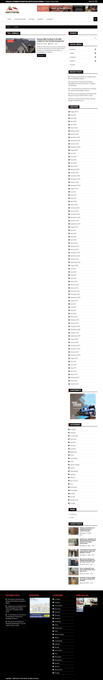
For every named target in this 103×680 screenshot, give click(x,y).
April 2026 (73, 124)
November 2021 (75, 294)
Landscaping (74, 471)
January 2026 (74, 134)
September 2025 (75, 147)
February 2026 (74, 131)
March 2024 (74, 205)
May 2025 (73, 160)
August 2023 (74, 227)
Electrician (73, 439)
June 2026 (73, 118)
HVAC (72, 461)
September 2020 (75, 336)
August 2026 (74, 112)
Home (9, 19)
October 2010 (74, 384)
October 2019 (74, 352)
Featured (73, 442)
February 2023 (74, 246)
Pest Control (74, 481)
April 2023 (73, 240)
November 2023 (75, 217)
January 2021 (74, 323)
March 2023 (74, 243)
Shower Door (74, 500)
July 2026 (73, 115)
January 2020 (74, 342)
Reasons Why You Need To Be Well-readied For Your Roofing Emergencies (50, 40)
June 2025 (73, 156)
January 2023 (74, 249)
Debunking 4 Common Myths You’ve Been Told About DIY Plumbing (87, 579)
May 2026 (73, 121)
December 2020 (75, 326)
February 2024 (74, 208)
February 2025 (74, 169)
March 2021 (74, 317)
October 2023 (74, 221)
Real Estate (73, 487)
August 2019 (74, 358)
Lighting (72, 474)
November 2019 (75, 349)
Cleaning (49, 19)
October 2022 (74, 259)
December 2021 (75, 291)
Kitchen (31, 19)
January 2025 (74, 172)
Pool (71, 484)
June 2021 (73, 307)
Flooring (72, 445)
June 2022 (73, 272)
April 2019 (73, 371)
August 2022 (74, 265)
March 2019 (74, 374)
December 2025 (75, 137)
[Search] (95, 38)
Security (72, 497)
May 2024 (73, 198)
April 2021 (73, 313)
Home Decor (74, 458)
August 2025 (74, 150)
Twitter (72, 53)
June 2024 (73, 195)
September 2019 (75, 355)
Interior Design (19, 19)
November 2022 (75, 256)
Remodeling (73, 490)
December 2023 (75, 214)
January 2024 (74, 211)
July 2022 (73, 269)
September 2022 (75, 262)
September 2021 (75, 297)
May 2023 (73, 237)
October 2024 (74, 182)
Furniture (73, 449)
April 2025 (73, 163)
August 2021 (74, 301)
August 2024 (74, 189)
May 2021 (73, 310)
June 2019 (73, 365)
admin (52, 44)
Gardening (73, 452)
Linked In (72, 61)
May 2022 (73, 275)
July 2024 (73, 192)
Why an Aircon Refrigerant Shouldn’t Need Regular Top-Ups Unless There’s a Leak (82, 94)
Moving (72, 477)
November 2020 (75, 329)
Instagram (73, 57)
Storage (72, 503)
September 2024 (75, 185)
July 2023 (73, 230)
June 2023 (73, 233)
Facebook (72, 49)
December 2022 (75, 253)
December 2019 (75, 345)
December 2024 (75, 176)
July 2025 (73, 153)
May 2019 (73, 368)
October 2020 (74, 333)
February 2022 (74, 285)
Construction (74, 436)
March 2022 (74, 281)
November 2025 (75, 140)
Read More (41, 55)
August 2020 (74, 339)
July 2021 (73, 304)
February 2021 (74, 320)
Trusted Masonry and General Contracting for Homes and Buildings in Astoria (82, 89)
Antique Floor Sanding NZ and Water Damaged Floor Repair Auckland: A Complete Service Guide (32, 1)
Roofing (40, 19)
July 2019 (73, 361)
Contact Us (73, 514)
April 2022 (73, 278)
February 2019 (74, 377)
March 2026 (74, 128)
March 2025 (74, 166)
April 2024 (73, 201)
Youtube (72, 65)
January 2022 (74, 288)
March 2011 (74, 381)
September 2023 (75, 224)
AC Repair (73, 429)
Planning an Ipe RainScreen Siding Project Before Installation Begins (82, 77)
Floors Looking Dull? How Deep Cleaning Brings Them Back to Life (81, 99)
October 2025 (74, 144)
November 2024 (75, 179)
